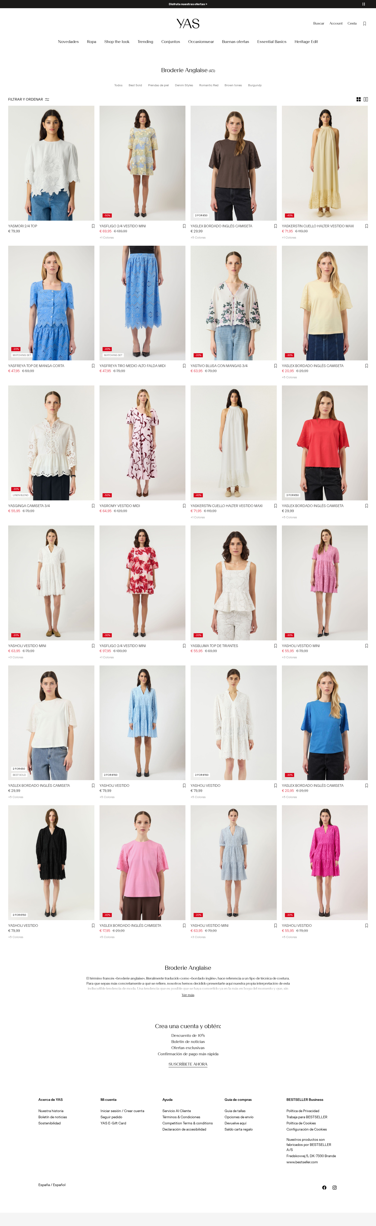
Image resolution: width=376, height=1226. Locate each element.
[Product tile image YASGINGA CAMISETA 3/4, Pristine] (51, 442)
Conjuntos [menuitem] (170, 41)
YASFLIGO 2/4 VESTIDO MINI (122, 226)
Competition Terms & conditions (187, 1123)
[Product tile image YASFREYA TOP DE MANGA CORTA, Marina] (51, 303)
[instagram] (334, 1188)
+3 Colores (15, 657)
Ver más (188, 995)
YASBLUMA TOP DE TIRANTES (214, 646)
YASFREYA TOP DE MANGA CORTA (36, 366)
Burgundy (255, 85)
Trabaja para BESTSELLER (306, 1117)
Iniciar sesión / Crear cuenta (122, 1111)
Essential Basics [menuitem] (271, 41)
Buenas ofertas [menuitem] (235, 41)
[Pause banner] (364, 4)
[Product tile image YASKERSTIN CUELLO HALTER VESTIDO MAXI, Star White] (234, 442)
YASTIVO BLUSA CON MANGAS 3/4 (219, 366)
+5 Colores (198, 237)
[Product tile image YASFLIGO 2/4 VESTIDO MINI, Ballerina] (142, 582)
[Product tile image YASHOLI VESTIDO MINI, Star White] (51, 582)
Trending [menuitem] (145, 41)
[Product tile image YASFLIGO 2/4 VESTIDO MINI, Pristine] (142, 163)
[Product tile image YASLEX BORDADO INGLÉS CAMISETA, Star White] (51, 722)
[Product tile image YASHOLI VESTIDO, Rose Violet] (325, 862)
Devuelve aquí (235, 1123)
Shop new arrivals (188, 4)
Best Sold (135, 85)
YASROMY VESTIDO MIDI (119, 506)
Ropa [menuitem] (91, 41)
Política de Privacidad (302, 1111)
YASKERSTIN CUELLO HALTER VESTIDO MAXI (318, 226)
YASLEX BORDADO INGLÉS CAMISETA (221, 226)
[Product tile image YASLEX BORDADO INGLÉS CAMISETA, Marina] (325, 722)
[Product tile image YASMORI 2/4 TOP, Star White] (51, 163)
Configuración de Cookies (306, 1129)
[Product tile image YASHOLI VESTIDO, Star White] (234, 722)
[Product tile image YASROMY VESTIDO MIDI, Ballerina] (142, 442)
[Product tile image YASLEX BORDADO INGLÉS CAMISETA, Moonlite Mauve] (142, 862)
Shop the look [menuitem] (116, 41)
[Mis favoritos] (365, 23)
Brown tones (233, 85)
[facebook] (324, 1188)
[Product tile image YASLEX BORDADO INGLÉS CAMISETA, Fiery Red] (325, 442)
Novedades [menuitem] (68, 41)
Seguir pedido (111, 1117)
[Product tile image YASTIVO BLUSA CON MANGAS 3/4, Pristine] (234, 303)
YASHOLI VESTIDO (114, 785)
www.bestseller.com (302, 1162)
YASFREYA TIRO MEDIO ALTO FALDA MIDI (132, 366)
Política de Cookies (301, 1123)
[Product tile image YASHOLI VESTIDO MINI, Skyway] (234, 862)
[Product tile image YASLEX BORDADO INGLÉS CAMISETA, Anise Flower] (325, 303)
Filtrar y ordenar (25, 99)
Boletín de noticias (52, 1117)
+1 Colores (106, 237)
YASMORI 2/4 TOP (22, 226)
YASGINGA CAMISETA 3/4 (29, 506)
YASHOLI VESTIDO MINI (27, 646)
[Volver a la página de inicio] (188, 23)
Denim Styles (184, 85)
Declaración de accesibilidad (184, 1129)
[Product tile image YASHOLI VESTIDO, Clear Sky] (142, 722)
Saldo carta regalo (239, 1129)
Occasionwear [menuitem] (201, 41)
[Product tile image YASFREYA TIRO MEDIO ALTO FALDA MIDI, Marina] (142, 303)
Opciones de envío (239, 1117)
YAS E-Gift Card (113, 1123)
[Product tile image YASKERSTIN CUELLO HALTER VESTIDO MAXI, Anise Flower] (325, 163)
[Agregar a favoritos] (93, 226)
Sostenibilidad (49, 1123)
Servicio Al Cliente (176, 1111)
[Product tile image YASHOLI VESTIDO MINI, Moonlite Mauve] (325, 582)
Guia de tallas (235, 1111)
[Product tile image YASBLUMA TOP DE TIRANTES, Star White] (234, 582)
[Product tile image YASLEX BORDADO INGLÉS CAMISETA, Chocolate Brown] (234, 163)
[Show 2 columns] (366, 99)
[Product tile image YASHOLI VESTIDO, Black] (51, 862)
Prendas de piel (158, 85)
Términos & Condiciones (181, 1117)
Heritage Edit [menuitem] (306, 41)
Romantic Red (208, 85)
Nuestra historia (50, 1111)
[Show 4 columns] (359, 99)
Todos (118, 85)
